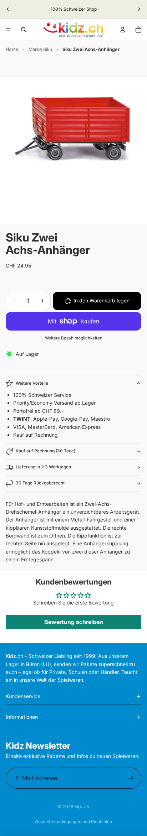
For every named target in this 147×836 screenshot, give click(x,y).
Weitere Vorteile (32, 383)
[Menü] (8, 29)
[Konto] (123, 29)
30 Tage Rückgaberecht (40, 482)
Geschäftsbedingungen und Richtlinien (73, 821)
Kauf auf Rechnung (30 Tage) (45, 450)
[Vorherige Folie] (8, 9)
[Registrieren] (130, 778)
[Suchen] (23, 29)
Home (12, 49)
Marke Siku (40, 49)
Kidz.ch (81, 806)
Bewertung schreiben (73, 621)
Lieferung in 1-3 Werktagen (43, 466)
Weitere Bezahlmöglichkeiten (73, 338)
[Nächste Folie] (139, 9)
